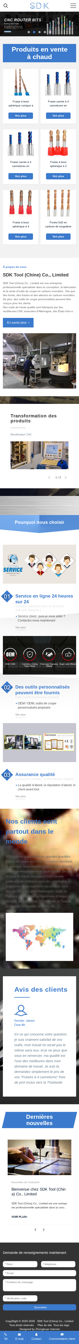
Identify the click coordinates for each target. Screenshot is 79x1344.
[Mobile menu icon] (73, 6)
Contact (36, 1338)
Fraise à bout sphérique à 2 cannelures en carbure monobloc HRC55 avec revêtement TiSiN (58, 164)
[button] (29, 32)
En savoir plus (16, 322)
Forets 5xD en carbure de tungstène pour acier (58, 225)
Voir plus (20, 115)
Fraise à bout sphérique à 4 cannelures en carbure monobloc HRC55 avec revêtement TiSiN (21, 225)
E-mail (19, 1338)
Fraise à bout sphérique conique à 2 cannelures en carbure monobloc (20, 104)
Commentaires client (62, 1338)
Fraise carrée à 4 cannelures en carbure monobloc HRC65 (58, 104)
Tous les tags (61, 1325)
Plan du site (45, 1325)
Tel (5, 1338)
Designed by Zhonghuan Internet (40, 1329)
